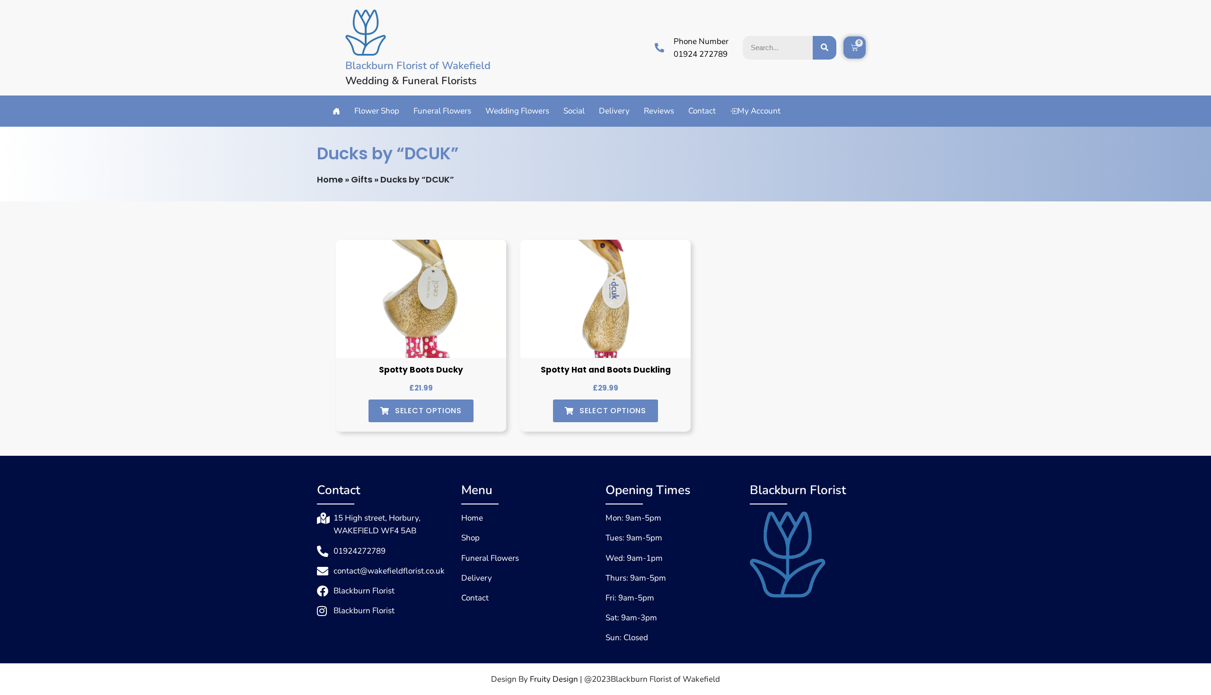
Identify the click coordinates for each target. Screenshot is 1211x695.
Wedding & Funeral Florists (411, 81)
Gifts (361, 179)
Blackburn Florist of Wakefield (418, 66)
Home (330, 179)
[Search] (824, 48)
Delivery (614, 110)
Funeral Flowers (442, 110)
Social (574, 110)
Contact (702, 110)
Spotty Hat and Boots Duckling (606, 369)
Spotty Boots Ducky (421, 369)
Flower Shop (376, 110)
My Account (759, 110)
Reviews (659, 110)
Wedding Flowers (517, 110)
